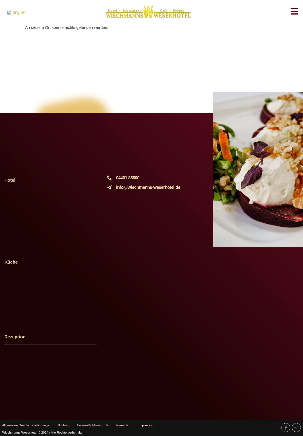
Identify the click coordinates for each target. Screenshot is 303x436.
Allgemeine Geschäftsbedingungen (26, 425)
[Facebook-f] (285, 427)
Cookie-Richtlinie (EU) (92, 425)
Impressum (146, 425)
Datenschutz (123, 425)
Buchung (64, 425)
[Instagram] (296, 427)
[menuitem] (16, 12)
